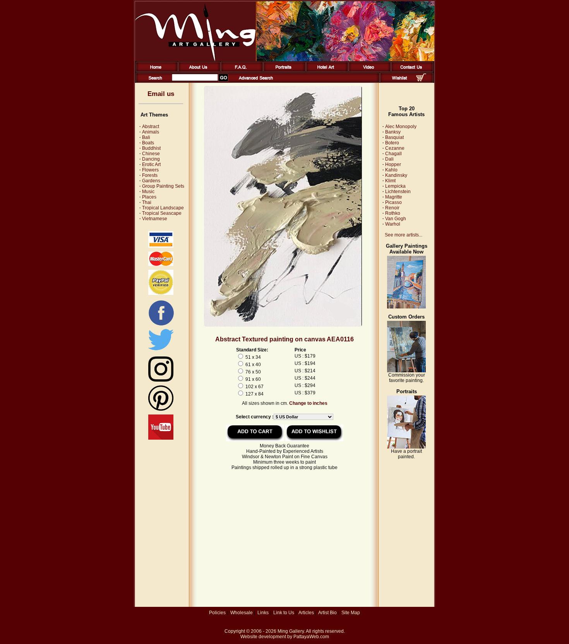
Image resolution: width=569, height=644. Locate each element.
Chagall (393, 153)
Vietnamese (153, 218)
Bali (144, 137)
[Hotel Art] (325, 70)
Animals (149, 132)
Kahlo (391, 170)
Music (146, 191)
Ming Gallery (291, 631)
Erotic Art (150, 164)
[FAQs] (240, 70)
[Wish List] (399, 81)
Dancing (149, 159)
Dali (389, 159)
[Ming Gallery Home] (155, 70)
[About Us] (198, 70)
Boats (146, 143)
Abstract (149, 126)
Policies (217, 612)
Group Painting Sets (161, 186)
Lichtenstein (398, 191)
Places (147, 197)
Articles (306, 612)
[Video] (368, 70)
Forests (148, 175)
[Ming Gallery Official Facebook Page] (161, 325)
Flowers (149, 170)
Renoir (392, 208)
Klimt (390, 180)
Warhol (392, 224)
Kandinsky (396, 175)
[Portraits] (283, 70)
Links (263, 612)
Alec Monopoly (400, 126)
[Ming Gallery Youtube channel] (160, 438)
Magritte (393, 197)
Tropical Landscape (161, 208)
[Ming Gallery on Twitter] (161, 351)
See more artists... (403, 235)
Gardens (149, 180)
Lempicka (395, 186)
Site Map (350, 612)
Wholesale (241, 612)
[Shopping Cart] (421, 79)
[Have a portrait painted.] (406, 447)
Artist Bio (327, 612)
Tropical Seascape (160, 213)
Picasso (393, 202)
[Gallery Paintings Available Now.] (406, 307)
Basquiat (394, 137)
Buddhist (150, 148)
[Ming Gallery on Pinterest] (160, 409)
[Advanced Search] (256, 81)
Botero (392, 143)
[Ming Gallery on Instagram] (160, 380)
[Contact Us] (410, 70)
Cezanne (394, 148)
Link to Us (283, 612)
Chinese (149, 153)
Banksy (393, 132)
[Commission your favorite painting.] (406, 370)
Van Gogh (395, 218)
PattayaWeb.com (311, 636)
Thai (145, 202)
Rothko (392, 213)
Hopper (393, 164)
